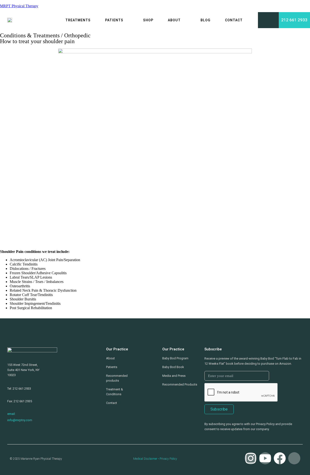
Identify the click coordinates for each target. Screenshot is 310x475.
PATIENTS (114, 20)
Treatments (78, 20)
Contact (234, 20)
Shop (148, 20)
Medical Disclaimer (145, 458)
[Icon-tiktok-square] (294, 458)
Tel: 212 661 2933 (19, 388)
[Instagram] (251, 458)
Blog (205, 20)
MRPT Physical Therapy (19, 6)
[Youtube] (265, 458)
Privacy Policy (168, 458)
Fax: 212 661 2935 (19, 401)
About (174, 20)
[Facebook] (280, 458)
